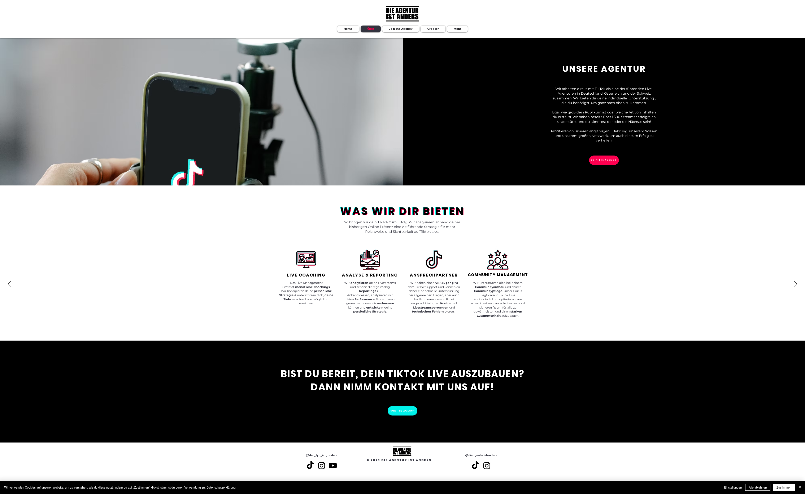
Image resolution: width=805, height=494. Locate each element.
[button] (433, 29)
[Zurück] (9, 284)
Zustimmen (783, 487)
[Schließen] (799, 487)
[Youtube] (333, 465)
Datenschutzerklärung (221, 487)
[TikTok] (310, 465)
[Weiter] (795, 284)
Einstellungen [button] (733, 487)
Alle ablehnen (758, 487)
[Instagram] (321, 465)
